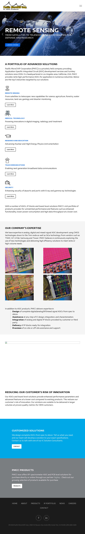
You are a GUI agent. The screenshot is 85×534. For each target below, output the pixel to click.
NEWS (62, 503)
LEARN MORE (12, 45)
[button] (80, 6)
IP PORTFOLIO (50, 503)
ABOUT (24, 503)
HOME (14, 503)
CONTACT (44, 508)
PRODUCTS (35, 503)
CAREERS (72, 503)
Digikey (57, 477)
